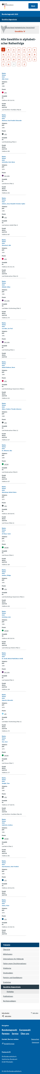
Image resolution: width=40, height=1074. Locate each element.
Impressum (35, 1042)
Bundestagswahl (9, 1029)
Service (15, 1033)
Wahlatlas (10, 991)
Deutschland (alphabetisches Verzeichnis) (20, 27)
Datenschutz (35, 1039)
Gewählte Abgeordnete (9, 19)
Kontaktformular (9, 1043)
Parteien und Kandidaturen (12, 977)
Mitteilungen (7, 954)
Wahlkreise (7, 968)
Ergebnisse (7, 982)
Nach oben (35, 1013)
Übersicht (6, 949)
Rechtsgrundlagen (9, 1001)
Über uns (25, 1033)
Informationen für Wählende (13, 959)
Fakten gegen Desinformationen (14, 963)
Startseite (10, 6)
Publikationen (8, 996)
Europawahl (25, 1029)
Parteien (6, 1033)
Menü (33, 6)
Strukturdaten (8, 973)
